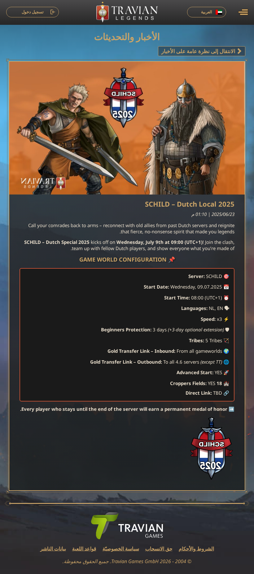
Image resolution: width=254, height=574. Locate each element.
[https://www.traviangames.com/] (127, 526)
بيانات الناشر (53, 548)
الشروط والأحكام (196, 548)
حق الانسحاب (159, 548)
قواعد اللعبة (84, 548)
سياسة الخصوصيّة (121, 548)
